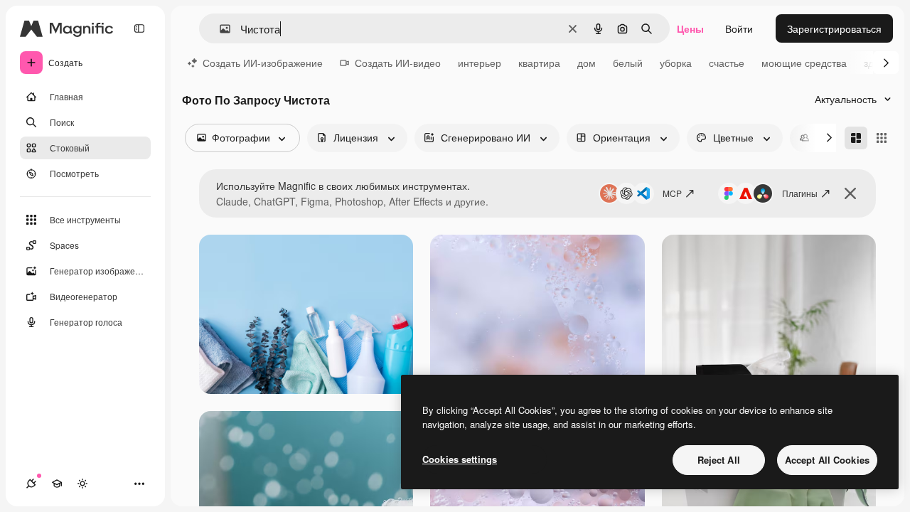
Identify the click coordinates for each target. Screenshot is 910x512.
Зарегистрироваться (834, 28)
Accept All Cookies (827, 459)
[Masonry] (856, 138)
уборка (676, 62)
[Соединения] (31, 483)
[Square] (881, 138)
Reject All (718, 459)
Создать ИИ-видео (398, 62)
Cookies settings (459, 459)
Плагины (800, 193)
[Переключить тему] (82, 483)
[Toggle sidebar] (139, 28)
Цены (690, 28)
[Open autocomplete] (219, 28)
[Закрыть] (850, 193)
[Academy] (57, 483)
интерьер (479, 62)
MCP (672, 193)
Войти (739, 28)
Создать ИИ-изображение (263, 62)
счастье (726, 62)
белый (628, 62)
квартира (539, 62)
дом (586, 62)
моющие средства (804, 62)
